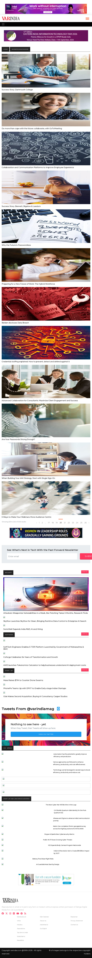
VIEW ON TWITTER (46, 734)
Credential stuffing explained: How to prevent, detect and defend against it (36, 362)
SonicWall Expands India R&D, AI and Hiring (23, 629)
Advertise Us (44, 924)
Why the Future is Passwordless (16, 245)
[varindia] (25, 914)
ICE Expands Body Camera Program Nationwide (64, 845)
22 (69, 523)
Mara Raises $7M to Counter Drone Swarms (23, 680)
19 (57, 523)
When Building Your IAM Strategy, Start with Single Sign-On (28, 478)
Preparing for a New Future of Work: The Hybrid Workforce (28, 284)
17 (49, 523)
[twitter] (7, 914)
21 (65, 523)
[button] (87, 18)
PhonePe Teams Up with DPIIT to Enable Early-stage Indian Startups (34, 688)
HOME (5, 49)
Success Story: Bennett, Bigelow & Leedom (21, 206)
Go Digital (43, 928)
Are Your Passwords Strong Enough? (18, 439)
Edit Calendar (44, 917)
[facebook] (3, 914)
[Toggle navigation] (3, 24)
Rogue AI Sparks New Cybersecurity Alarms (59, 834)
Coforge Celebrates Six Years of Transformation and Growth (30, 657)
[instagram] (11, 914)
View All (85, 571)
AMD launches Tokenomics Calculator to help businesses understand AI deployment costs (44, 665)
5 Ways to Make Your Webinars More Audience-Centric (26, 517)
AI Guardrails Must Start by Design (47, 864)
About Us (43, 921)
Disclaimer (74, 917)
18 (53, 523)
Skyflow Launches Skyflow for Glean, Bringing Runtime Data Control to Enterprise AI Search (44, 621)
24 (77, 523)
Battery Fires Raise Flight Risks (43, 859)
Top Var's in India (22, 932)
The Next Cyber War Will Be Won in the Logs (61, 805)
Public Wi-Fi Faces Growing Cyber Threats (57, 840)
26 (85, 523)
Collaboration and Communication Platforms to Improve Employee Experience (38, 167)
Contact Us (74, 924)
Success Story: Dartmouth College (17, 90)
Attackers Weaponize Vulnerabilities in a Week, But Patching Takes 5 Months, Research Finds (45, 613)
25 (81, 523)
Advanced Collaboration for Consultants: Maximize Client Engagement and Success (40, 400)
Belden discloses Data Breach (15, 323)
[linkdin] (14, 914)
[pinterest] (22, 914)
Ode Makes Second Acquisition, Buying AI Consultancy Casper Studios (35, 696)
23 (73, 523)
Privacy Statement (77, 921)
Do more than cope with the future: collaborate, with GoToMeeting (32, 128)
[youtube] (18, 914)
